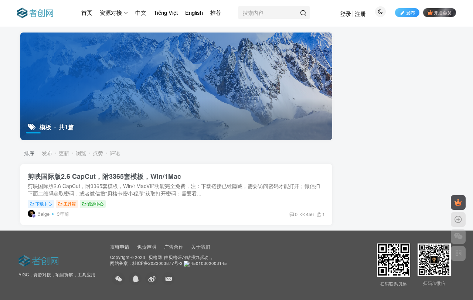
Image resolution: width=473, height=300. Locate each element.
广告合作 (173, 246)
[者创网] (39, 259)
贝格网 (155, 257)
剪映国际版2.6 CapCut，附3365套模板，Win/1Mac (104, 176)
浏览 (81, 153)
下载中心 (43, 204)
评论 (115, 153)
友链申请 (119, 246)
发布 (410, 12)
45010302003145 (209, 263)
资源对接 (111, 12)
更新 (64, 153)
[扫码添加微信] (458, 236)
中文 (140, 12)
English (194, 12)
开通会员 (443, 12)
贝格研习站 (180, 257)
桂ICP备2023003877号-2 (157, 263)
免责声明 (146, 246)
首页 (86, 12)
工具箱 (70, 204)
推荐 (215, 12)
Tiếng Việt (166, 12)
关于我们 (200, 246)
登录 (345, 13)
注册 (360, 13)
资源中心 (95, 204)
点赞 (98, 153)
